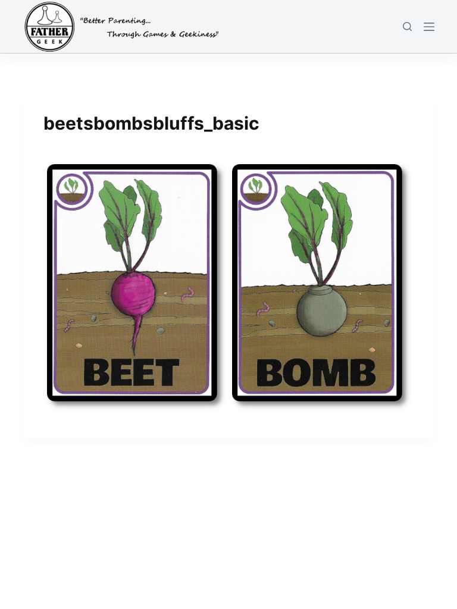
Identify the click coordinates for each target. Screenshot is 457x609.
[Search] (407, 26)
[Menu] (429, 26)
